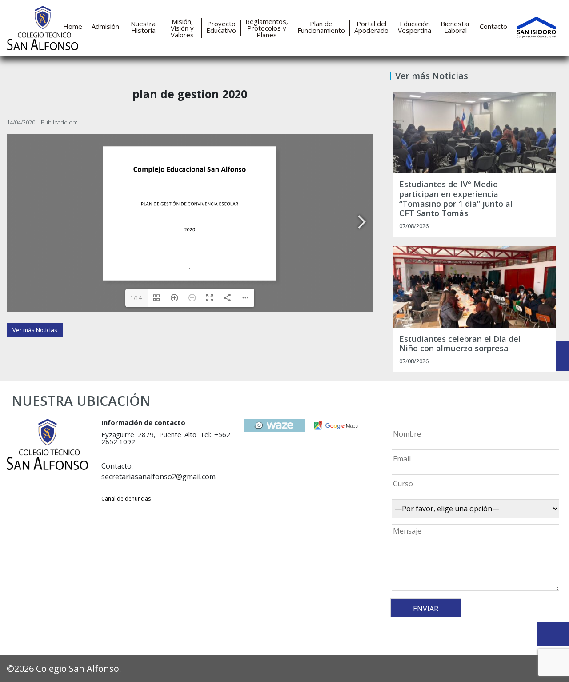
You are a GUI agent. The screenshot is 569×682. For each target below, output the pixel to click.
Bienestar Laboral (455, 27)
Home (72, 26)
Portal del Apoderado (371, 27)
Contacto (493, 26)
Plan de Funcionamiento (321, 27)
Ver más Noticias (34, 330)
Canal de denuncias (126, 498)
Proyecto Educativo (221, 27)
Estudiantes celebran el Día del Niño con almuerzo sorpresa (460, 343)
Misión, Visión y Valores (182, 28)
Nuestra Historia (143, 27)
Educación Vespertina (414, 27)
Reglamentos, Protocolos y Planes (266, 28)
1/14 (136, 297)
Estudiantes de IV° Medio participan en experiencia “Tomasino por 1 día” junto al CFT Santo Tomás (456, 199)
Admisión (105, 26)
